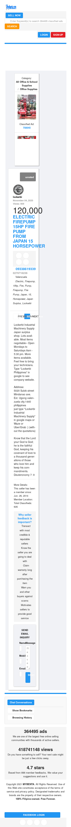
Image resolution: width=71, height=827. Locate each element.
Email (20, 668)
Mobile (20, 655)
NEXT (34, 316)
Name (20, 643)
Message (27, 643)
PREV (18, 316)
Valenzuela (21, 277)
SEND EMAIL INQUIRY (25, 633)
